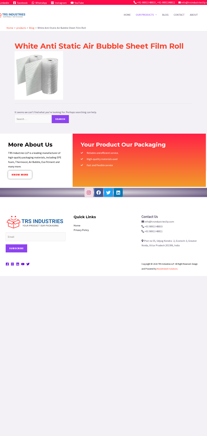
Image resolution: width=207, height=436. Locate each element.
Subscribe (16, 248)
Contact (179, 14)
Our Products (145, 14)
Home (127, 14)
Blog (165, 14)
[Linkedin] (118, 192)
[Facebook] (98, 192)
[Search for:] (33, 119)
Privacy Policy (81, 230)
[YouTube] (22, 264)
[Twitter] (108, 192)
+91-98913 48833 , (147, 2)
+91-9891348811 (166, 2)
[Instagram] (88, 192)
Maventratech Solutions (167, 268)
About (194, 14)
